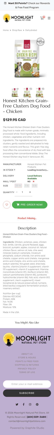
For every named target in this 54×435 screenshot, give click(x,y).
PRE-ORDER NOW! (32, 204)
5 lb (35, 185)
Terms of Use (27, 372)
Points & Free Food (27, 361)
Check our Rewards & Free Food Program (29, 5)
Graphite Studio (34, 428)
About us (27, 354)
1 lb (27, 185)
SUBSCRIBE (27, 393)
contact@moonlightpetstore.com (27, 421)
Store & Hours (27, 357)
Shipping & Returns (27, 365)
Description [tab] (27, 228)
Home (6, 30)
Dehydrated (31, 30)
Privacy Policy (27, 368)
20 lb (18, 185)
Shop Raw (17, 30)
